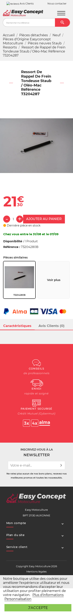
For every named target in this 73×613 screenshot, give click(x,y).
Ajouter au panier (44, 219)
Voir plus (53, 280)
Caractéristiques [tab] (17, 326)
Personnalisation (17, 599)
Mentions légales (36, 571)
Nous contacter (57, 3)
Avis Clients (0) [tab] (51, 326)
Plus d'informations (48, 595)
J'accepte (38, 607)
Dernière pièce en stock (23, 225)
